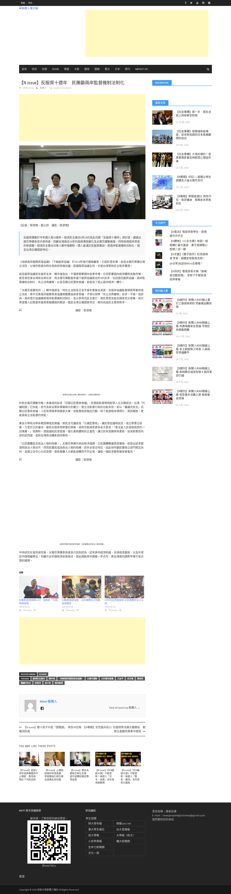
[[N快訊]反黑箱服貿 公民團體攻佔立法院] (124, 587)
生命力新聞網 (96, 847)
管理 (22, 876)
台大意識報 (123, 829)
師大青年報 (95, 823)
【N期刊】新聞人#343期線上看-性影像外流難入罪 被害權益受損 (193, 395)
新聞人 (43, 87)
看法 (107, 69)
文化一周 (93, 853)
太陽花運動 (92, 678)
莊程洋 (38, 683)
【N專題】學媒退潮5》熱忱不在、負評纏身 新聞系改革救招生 (193, 200)
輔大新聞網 (123, 841)
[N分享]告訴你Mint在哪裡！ (186, 263)
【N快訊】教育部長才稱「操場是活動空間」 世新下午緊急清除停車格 (188, 275)
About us (141, 69)
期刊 (127, 69)
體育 (86, 69)
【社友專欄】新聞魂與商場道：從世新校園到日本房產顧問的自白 (193, 135)
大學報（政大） (125, 835)
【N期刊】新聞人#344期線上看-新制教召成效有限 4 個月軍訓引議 (194, 372)
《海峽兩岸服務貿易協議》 (71, 678)
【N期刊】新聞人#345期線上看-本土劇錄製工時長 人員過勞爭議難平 (193, 349)
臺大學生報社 (96, 829)
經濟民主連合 (39, 678)
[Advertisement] (147, 33)
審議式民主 (26, 683)
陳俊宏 (140, 678)
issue (55, 69)
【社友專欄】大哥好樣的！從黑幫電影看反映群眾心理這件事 (193, 157)
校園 (44, 69)
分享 (117, 69)
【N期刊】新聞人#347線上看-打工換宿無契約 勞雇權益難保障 (194, 303)
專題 (66, 69)
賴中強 (52, 678)
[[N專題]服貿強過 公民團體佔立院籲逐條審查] (81, 587)
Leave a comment (63, 87)
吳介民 (48, 683)
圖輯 (97, 69)
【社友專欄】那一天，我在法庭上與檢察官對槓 (193, 113)
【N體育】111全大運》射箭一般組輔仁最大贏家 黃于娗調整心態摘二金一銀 (189, 245)
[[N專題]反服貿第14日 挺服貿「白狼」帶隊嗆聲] (39, 587)
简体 (30, 3)
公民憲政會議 (107, 678)
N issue (43, 674)
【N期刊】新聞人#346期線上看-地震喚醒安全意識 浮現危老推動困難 (193, 326)
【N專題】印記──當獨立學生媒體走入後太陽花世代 (193, 178)
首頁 (24, 69)
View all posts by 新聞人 (124, 707)
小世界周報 (95, 841)
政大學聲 (93, 835)
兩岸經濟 (59, 683)
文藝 (76, 69)
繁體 (23, 3)
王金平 (120, 678)
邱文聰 (130, 678)
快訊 (34, 69)
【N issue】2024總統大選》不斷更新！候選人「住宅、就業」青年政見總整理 (104, 776)
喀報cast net (123, 823)
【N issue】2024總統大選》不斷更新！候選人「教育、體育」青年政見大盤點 (130, 776)
